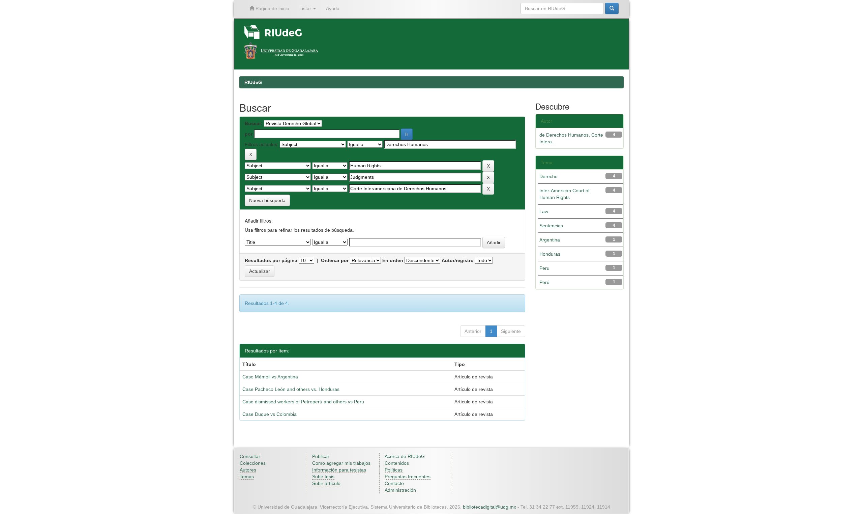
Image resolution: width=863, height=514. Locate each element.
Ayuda (332, 8)
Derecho (548, 176)
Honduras (549, 254)
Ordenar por (335, 260)
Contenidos (397, 463)
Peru (544, 268)
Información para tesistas (339, 470)
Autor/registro (458, 260)
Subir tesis (323, 476)
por (248, 134)
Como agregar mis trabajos (341, 463)
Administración (400, 490)
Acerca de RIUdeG (405, 456)
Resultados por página (271, 260)
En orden (392, 260)
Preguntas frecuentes (407, 476)
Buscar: (254, 123)
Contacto (394, 483)
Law (543, 211)
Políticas (394, 470)
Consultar (250, 456)
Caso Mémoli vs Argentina (270, 376)
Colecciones (253, 463)
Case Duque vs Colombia (269, 414)
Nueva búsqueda (267, 200)
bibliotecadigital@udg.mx (489, 507)
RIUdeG (253, 82)
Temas (247, 476)
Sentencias (551, 225)
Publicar (320, 456)
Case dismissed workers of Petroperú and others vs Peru (303, 401)
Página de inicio (271, 8)
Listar (306, 8)
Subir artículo (326, 483)
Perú (544, 282)
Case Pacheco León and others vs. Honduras (290, 389)
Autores (248, 470)
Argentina (549, 239)
